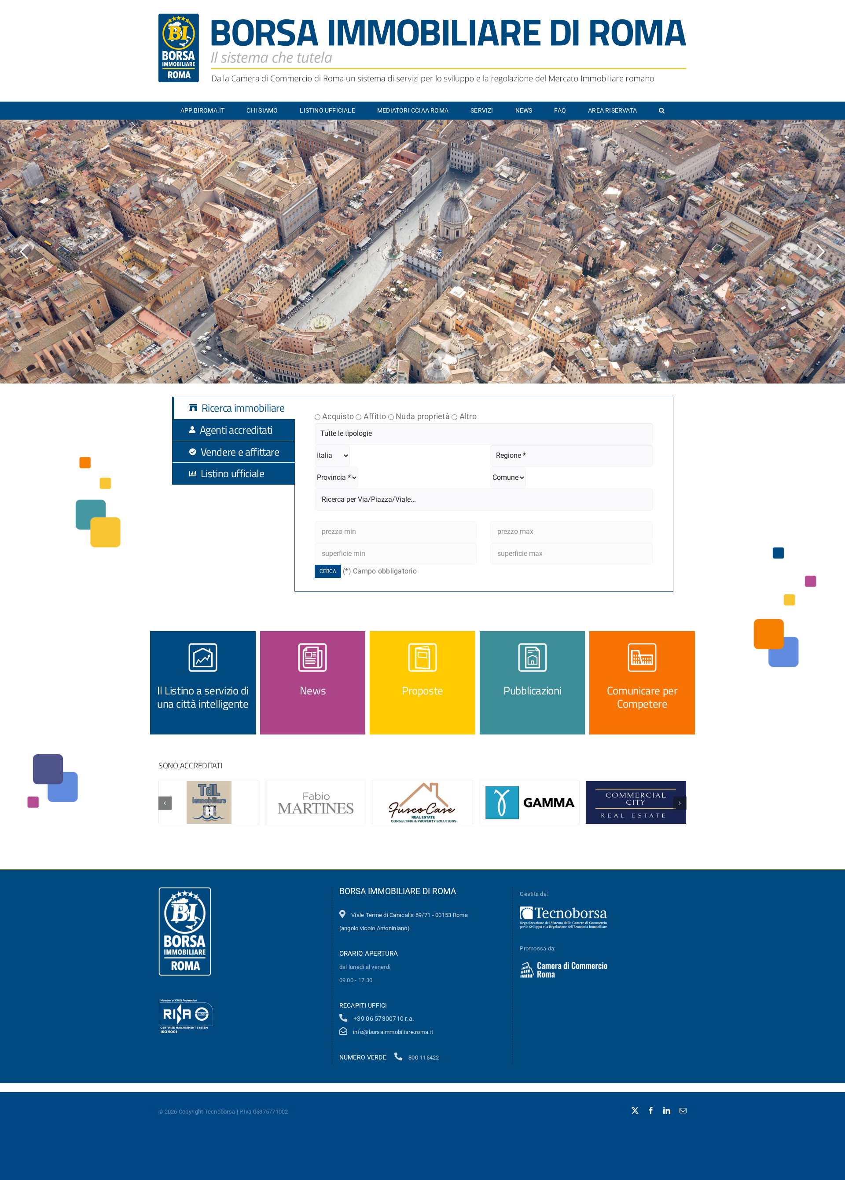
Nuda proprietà (423, 416)
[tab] (240, 408)
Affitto (375, 416)
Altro (468, 416)
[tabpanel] (483, 494)
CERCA (328, 571)
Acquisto (338, 416)
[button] (662, 110)
